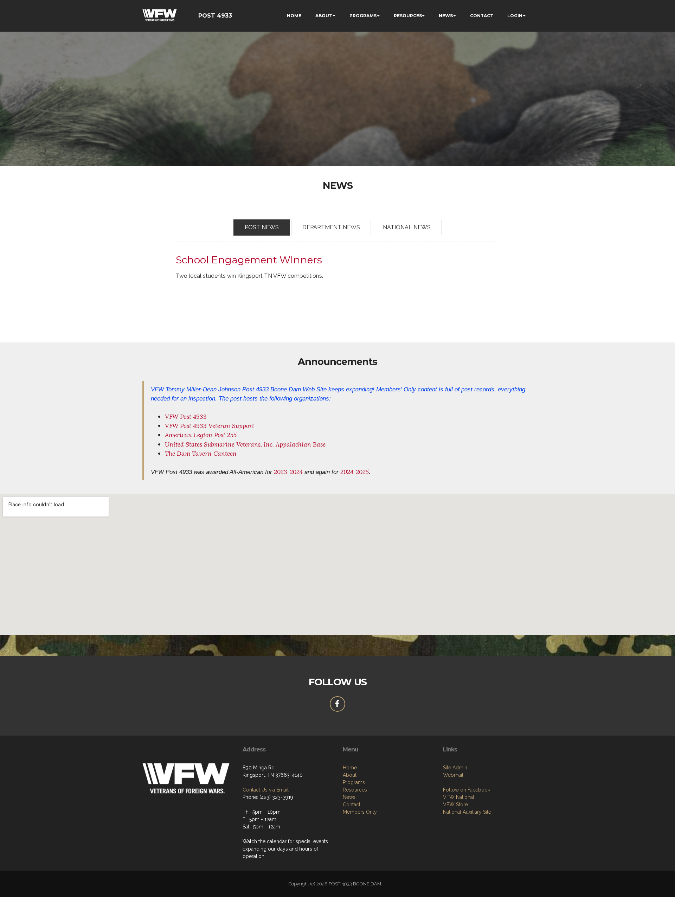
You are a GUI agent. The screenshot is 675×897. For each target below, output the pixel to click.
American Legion (188, 435)
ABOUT (323, 15)
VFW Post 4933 (186, 416)
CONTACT (481, 15)
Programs (354, 782)
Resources (355, 790)
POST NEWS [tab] (262, 227)
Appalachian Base (301, 444)
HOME (294, 15)
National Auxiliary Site (467, 812)
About (349, 775)
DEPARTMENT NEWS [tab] (331, 227)
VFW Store (455, 804)
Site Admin (455, 767)
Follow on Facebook (466, 790)
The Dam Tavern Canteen (201, 453)
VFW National (458, 797)
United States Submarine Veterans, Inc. (219, 444)
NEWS (446, 15)
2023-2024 (288, 472)
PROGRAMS (363, 15)
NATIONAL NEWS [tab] (407, 227)
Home (350, 767)
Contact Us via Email (266, 790)
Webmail (453, 775)
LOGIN (514, 15)
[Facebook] (337, 704)
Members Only (360, 812)
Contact (351, 804)
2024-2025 (354, 472)
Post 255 (225, 435)
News (349, 797)
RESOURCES (408, 15)
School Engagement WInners (249, 260)
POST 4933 (215, 15)
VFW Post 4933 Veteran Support (209, 426)
